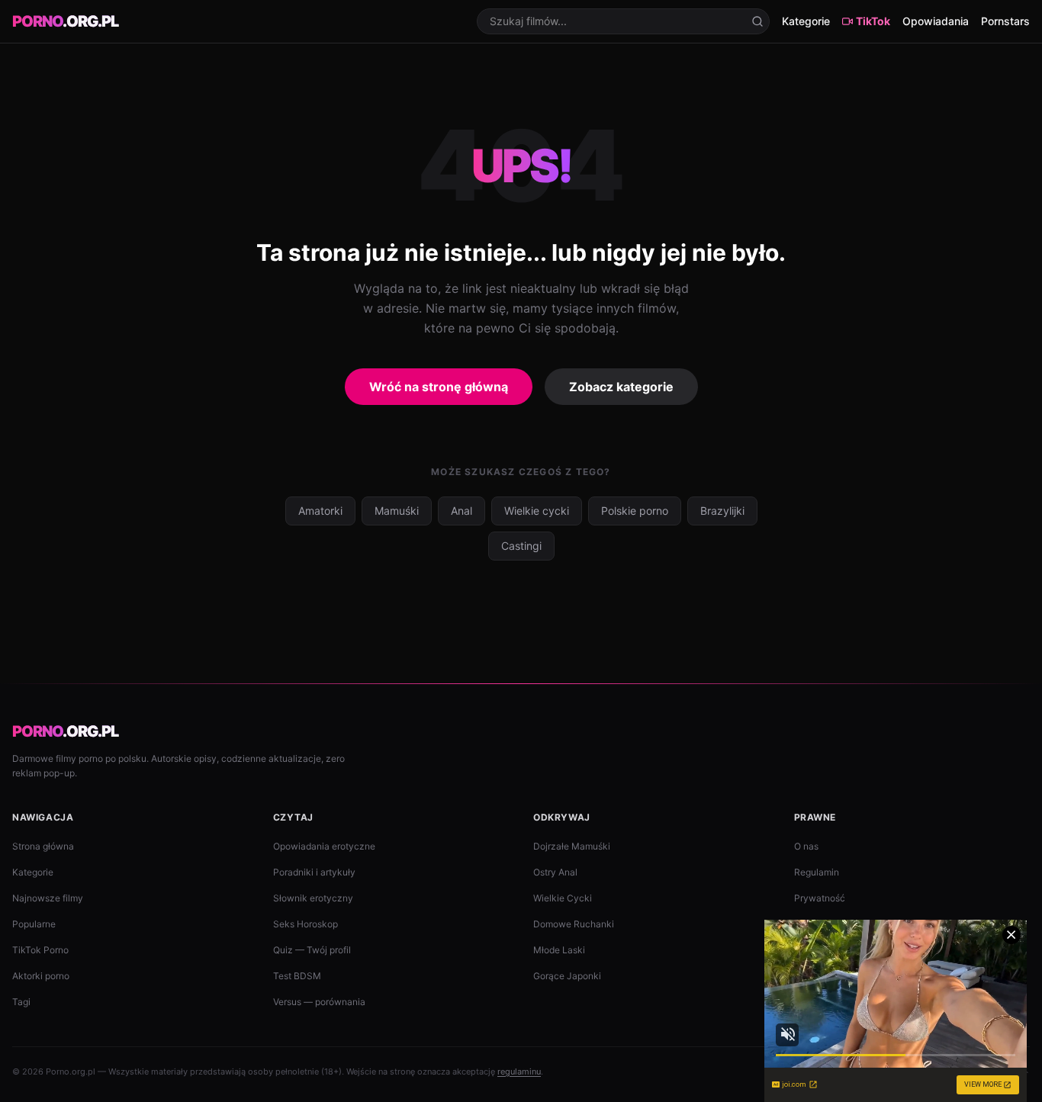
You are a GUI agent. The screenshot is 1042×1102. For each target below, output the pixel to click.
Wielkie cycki (536, 510)
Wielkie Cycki (562, 898)
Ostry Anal (555, 872)
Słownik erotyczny (313, 898)
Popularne (34, 924)
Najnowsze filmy (47, 898)
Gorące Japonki (567, 976)
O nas (806, 846)
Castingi (521, 545)
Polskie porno (634, 510)
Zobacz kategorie (621, 386)
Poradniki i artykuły (314, 872)
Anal (461, 510)
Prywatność (819, 898)
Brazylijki (722, 510)
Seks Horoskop (305, 924)
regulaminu (519, 1071)
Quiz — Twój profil (312, 950)
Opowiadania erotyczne (324, 846)
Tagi (21, 1001)
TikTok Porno (40, 950)
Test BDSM (297, 976)
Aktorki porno (40, 976)
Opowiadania (935, 20)
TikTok (873, 20)
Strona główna (43, 846)
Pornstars (1005, 20)
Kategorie (806, 20)
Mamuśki (397, 510)
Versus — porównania (319, 1001)
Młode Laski (559, 950)
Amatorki (320, 510)
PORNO (65, 21)
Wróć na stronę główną (438, 386)
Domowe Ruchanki (573, 924)
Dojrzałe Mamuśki (571, 846)
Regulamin (816, 872)
